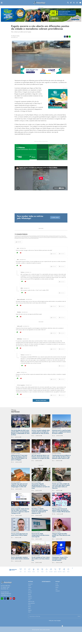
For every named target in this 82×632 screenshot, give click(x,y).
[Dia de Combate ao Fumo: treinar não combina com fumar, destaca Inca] (41, 547)
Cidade (29, 585)
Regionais (29, 610)
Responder (54, 253)
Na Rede (57, 585)
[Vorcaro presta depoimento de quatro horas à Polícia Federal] (20, 524)
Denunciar (62, 253)
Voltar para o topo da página (55, 620)
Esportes (29, 594)
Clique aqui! (55, 217)
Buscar (79, 616)
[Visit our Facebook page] (5, 598)
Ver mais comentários (41, 400)
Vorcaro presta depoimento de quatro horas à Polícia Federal (19, 534)
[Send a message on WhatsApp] (2, 598)
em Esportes (38, 453)
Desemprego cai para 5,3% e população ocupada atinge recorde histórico (60, 558)
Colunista (29, 587)
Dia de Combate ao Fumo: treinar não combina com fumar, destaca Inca (41, 558)
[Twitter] (74, 3)
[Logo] (39, 2)
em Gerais (17, 532)
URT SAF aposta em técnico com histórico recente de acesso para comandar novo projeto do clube (40, 457)
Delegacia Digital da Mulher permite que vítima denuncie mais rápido (61, 535)
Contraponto (58, 591)
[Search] (68, 3)
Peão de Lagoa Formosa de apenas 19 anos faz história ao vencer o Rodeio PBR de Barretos (61, 510)
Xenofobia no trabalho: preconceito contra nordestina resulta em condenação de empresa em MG (40, 511)
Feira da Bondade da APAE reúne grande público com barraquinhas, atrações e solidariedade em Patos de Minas (20, 433)
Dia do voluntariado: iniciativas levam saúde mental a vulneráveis (20, 558)
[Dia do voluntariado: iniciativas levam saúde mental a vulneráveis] (20, 547)
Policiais (29, 606)
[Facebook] (70, 3)
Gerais (29, 599)
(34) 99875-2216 (8, 593)
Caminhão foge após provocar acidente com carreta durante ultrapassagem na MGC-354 (19, 485)
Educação (30, 592)
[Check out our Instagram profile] (11, 598)
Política (29, 608)
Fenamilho (30, 596)
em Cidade (18, 428)
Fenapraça (30, 598)
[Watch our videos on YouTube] (14, 598)
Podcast (57, 587)
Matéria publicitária (31, 603)
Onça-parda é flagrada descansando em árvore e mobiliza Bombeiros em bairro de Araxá (41, 486)
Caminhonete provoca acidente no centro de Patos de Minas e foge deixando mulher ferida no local (61, 457)
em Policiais (38, 428)
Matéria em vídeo (31, 601)
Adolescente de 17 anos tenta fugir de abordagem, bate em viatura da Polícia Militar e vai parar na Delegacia (19, 458)
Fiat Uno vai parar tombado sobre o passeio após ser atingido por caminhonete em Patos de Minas (41, 432)
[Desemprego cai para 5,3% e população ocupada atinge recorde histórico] (61, 547)
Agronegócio (30, 584)
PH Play (29, 605)
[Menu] (1, 3)
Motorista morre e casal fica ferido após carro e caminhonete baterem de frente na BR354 (61, 432)
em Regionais (18, 482)
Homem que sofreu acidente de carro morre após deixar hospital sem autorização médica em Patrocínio (61, 486)
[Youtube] (80, 3)
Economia (30, 591)
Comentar (19, 242)
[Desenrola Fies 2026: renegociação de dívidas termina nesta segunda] (41, 524)
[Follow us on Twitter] (8, 598)
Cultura (29, 589)
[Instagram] (77, 3)
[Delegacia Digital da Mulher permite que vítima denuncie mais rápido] (61, 524)
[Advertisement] (41, 629)
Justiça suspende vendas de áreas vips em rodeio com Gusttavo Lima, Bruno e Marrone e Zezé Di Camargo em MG (20, 511)
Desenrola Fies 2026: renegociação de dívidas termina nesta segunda (40, 535)
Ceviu (57, 589)
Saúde (29, 612)
